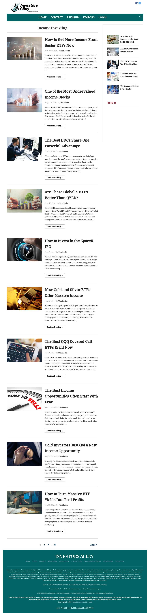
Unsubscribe (108, 561)
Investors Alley (74, 556)
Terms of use (64, 561)
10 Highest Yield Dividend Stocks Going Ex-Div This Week (129, 39)
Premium (73, 17)
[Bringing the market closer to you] (23, 7)
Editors (89, 17)
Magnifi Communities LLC (82, 602)
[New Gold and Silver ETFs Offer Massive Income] (24, 298)
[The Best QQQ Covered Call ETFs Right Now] (24, 350)
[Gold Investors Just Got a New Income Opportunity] (24, 454)
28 (55, 545)
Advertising (52, 561)
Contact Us (119, 561)
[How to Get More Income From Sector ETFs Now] (24, 48)
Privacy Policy (76, 561)
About (34, 561)
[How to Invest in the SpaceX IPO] (24, 249)
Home (43, 17)
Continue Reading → (55, 77)
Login (102, 17)
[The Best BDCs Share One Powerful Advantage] (24, 149)
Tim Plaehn (65, 51)
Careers (42, 561)
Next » (93, 544)
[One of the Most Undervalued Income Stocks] (24, 100)
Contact (57, 17)
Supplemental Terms (92, 561)
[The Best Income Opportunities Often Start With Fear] (24, 399)
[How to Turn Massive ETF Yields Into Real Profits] (24, 503)
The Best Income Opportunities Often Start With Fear (71, 396)
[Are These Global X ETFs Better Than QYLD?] (24, 201)
